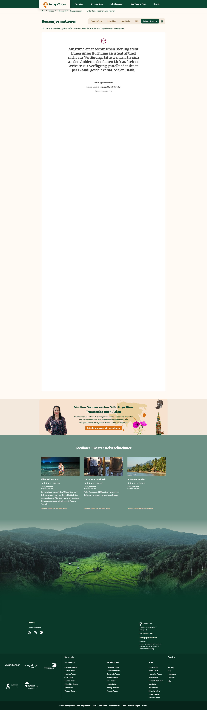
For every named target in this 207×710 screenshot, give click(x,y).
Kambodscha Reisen (156, 681)
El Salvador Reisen (113, 670)
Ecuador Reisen (70, 681)
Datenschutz (114, 705)
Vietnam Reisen (154, 698)
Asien (51, 11)
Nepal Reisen (153, 688)
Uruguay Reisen (70, 691)
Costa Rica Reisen (113, 667)
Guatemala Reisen (113, 674)
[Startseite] (43, 11)
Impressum (85, 705)
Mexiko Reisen (112, 684)
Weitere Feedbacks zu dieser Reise (54, 508)
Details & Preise (97, 21)
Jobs (169, 681)
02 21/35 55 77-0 (147, 633)
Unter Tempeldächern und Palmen (101, 11)
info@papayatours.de (148, 637)
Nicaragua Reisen (113, 688)
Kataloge (171, 667)
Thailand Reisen (154, 694)
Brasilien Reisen (70, 674)
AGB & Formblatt (100, 705)
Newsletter (172, 674)
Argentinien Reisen (71, 667)
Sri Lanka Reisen (154, 691)
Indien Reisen (153, 670)
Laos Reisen (153, 684)
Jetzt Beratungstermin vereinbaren (103, 428)
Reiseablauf (111, 21)
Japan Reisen (153, 677)
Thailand (62, 11)
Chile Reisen (68, 677)
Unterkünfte (125, 21)
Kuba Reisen (111, 681)
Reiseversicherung (150, 21)
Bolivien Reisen (69, 670)
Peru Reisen (68, 688)
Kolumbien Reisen (71, 684)
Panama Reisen (112, 691)
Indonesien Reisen (155, 674)
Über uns (31, 622)
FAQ (136, 21)
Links (144, 705)
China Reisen (153, 667)
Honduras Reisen (113, 677)
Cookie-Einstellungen (131, 705)
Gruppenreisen (76, 11)
